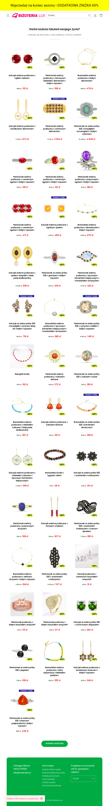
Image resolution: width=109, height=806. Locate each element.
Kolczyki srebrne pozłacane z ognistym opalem (54, 226)
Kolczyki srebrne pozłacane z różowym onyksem (54, 524)
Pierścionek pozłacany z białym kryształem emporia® (22, 623)
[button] (8, 15)
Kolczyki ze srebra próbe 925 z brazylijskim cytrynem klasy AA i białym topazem (22, 326)
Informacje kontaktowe (51, 785)
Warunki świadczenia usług (53, 773)
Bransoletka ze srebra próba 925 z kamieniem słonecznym (87, 425)
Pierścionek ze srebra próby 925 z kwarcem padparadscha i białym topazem (22, 722)
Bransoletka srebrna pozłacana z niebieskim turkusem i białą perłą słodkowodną (22, 426)
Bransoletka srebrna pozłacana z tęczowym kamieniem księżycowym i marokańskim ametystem (54, 327)
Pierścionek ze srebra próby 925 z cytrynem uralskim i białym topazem (86, 326)
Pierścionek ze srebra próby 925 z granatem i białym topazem (54, 275)
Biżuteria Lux (57, 800)
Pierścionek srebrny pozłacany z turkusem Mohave (54, 377)
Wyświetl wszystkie (55, 743)
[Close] (41, 798)
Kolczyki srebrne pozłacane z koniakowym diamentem (22, 127)
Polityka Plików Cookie (51, 770)
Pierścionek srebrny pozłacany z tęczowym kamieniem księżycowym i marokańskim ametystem (87, 277)
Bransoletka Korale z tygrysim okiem (54, 474)
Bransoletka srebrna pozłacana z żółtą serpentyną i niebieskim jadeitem (54, 671)
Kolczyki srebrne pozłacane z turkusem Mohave (54, 423)
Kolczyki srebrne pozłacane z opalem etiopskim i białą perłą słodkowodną (22, 275)
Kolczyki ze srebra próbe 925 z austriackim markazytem (87, 474)
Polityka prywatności (50, 776)
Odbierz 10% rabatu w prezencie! (22, 798)
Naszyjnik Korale (22, 374)
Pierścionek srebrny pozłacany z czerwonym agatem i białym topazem (22, 179)
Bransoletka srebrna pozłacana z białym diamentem (87, 78)
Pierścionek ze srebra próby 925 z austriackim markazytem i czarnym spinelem (86, 527)
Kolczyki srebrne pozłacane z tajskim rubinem (22, 76)
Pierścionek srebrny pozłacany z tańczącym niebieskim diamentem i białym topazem (54, 79)
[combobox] (69, 15)
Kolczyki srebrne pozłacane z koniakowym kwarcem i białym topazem (87, 670)
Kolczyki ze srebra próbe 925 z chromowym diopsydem (87, 623)
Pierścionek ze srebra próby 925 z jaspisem (22, 668)
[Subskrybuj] (93, 779)
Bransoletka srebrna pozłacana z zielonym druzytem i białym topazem (22, 577)
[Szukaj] (89, 15)
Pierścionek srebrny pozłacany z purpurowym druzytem (22, 526)
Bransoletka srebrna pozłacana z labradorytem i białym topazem (87, 227)
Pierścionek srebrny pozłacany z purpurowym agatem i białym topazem (87, 179)
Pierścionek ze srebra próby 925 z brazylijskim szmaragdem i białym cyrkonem (86, 130)
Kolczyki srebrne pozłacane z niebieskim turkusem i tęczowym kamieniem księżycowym (22, 477)
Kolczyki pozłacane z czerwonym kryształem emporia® (87, 577)
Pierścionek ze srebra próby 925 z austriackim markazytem (54, 577)
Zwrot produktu (48, 779)
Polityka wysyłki (48, 782)
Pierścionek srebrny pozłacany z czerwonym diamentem (54, 129)
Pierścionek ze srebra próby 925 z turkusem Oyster (86, 375)
